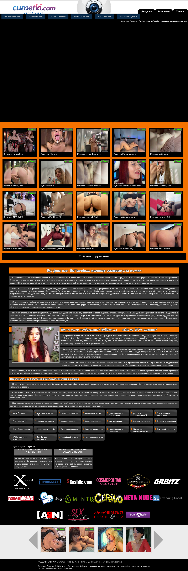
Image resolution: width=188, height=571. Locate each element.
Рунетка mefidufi (85, 248)
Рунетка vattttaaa (159, 154)
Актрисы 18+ (100, 562)
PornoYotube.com (81, 17)
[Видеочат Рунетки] (33, 14)
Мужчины (164, 11)
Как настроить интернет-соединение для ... (73, 451)
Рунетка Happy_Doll (160, 217)
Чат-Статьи (60, 562)
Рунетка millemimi (13, 248)
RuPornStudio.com (12, 17)
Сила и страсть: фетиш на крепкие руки (33, 451)
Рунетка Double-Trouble (89, 185)
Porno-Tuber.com (58, 17)
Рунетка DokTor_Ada (160, 185)
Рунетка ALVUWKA (13, 217)
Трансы (180, 11)
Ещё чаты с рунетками (94, 256)
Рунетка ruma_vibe (13, 185)
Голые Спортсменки (116, 562)
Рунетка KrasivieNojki (88, 217)
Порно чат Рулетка (128, 17)
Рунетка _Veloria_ (49, 154)
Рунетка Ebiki (47, 185)
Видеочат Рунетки (128, 21)
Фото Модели (87, 562)
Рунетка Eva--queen (160, 248)
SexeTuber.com (104, 17)
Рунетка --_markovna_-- (89, 154)
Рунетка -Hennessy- (124, 248)
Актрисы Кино (73, 562)
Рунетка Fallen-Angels (125, 154)
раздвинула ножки (33, 403)
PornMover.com (35, 17)
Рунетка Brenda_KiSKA (52, 248)
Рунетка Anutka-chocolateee (128, 185)
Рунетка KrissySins (14, 154)
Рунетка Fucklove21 (51, 217)
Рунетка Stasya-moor (124, 217)
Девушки (146, 11)
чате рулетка (124, 313)
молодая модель (79, 349)
